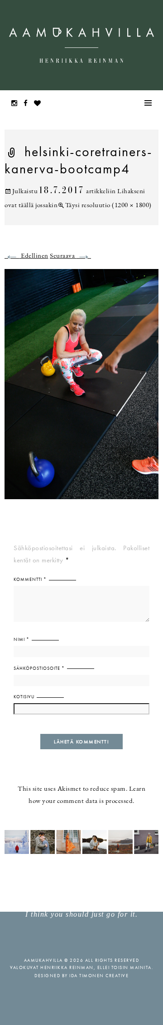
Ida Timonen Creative (99, 976)
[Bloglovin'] (40, 104)
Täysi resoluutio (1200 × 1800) (108, 205)
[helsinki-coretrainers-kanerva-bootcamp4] (81, 389)
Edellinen (26, 256)
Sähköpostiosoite (39, 668)
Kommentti (30, 579)
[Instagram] (16, 104)
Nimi (21, 639)
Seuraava (70, 256)
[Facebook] (28, 104)
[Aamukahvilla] (81, 45)
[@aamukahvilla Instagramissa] (81, 841)
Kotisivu (24, 697)
